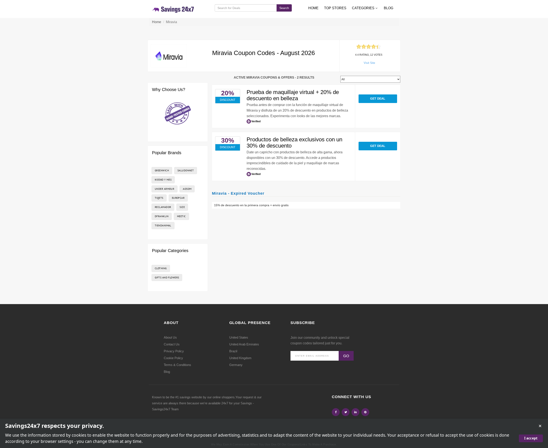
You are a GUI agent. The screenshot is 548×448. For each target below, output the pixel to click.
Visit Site (369, 62)
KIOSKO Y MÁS (163, 179)
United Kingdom (240, 358)
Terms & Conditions (177, 365)
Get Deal (377, 98)
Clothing (161, 268)
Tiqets (159, 197)
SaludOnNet (185, 170)
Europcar (178, 197)
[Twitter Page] (346, 412)
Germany (236, 365)
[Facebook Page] (336, 412)
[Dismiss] (540, 426)
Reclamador (163, 207)
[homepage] (173, 9)
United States (238, 337)
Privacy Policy (174, 351)
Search (284, 8)
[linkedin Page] (355, 412)
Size (182, 207)
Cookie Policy (173, 358)
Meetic (181, 216)
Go (346, 356)
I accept (531, 438)
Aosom (187, 188)
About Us (170, 337)
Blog (388, 8)
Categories (363, 8)
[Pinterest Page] (365, 412)
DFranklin (161, 216)
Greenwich (162, 170)
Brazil (233, 351)
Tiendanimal (163, 225)
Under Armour (164, 188)
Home (313, 8)
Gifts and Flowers (167, 277)
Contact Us (172, 344)
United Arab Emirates (244, 344)
